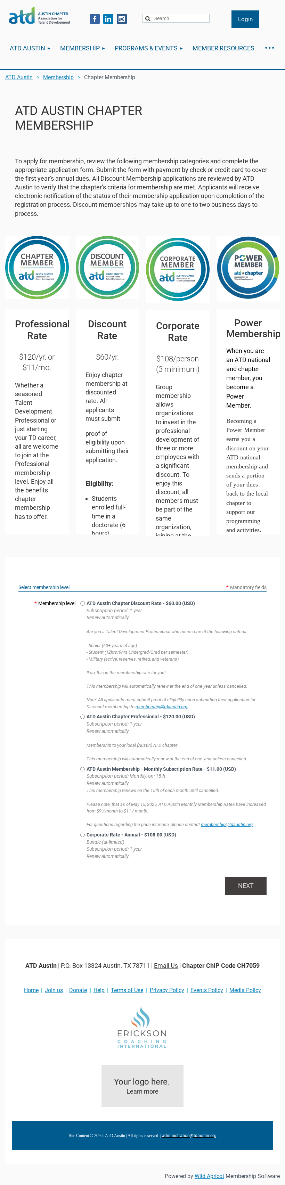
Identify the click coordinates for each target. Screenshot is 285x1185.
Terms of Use (127, 990)
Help (99, 990)
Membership (58, 77)
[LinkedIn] (108, 19)
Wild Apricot (209, 1176)
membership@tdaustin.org (161, 706)
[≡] (269, 48)
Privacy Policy (167, 990)
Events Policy (206, 990)
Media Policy (245, 990)
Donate (78, 990)
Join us (54, 990)
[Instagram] (122, 19)
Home (31, 990)
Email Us (166, 965)
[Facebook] (95, 19)
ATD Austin (19, 77)
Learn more (142, 1091)
